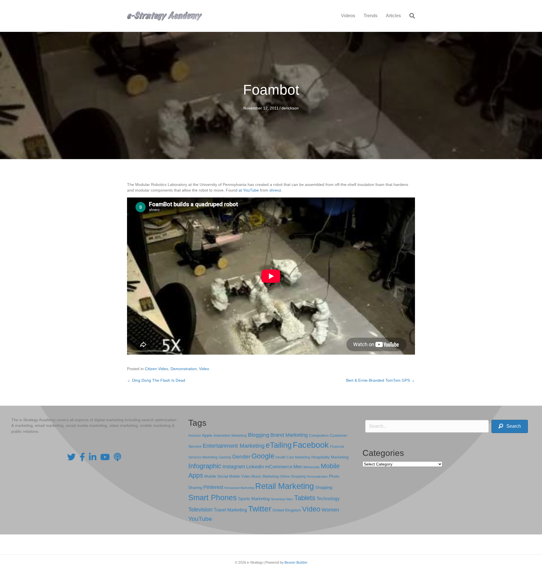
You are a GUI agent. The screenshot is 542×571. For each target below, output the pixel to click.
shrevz (275, 190)
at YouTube (249, 190)
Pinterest (213, 487)
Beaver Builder (296, 563)
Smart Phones (212, 497)
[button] (509, 426)
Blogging (258, 435)
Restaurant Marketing (239, 487)
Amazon (194, 436)
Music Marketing (265, 476)
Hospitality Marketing (330, 457)
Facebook (311, 444)
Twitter (259, 508)
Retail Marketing (284, 486)
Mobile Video (239, 476)
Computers (319, 435)
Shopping (323, 487)
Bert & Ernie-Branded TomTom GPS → (380, 380)
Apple (207, 435)
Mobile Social (216, 476)
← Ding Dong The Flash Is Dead (156, 380)
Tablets (304, 498)
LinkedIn (255, 466)
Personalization (317, 476)
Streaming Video (282, 499)
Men (297, 466)
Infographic (204, 466)
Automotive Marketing (230, 436)
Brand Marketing (289, 435)
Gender (241, 457)
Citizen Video (156, 368)
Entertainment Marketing (234, 446)
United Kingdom (286, 510)
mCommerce (278, 466)
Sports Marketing (254, 499)
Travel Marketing (230, 510)
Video (204, 368)
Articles (393, 15)
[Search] (410, 15)
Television (200, 509)
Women (330, 510)
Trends (370, 15)
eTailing (279, 445)
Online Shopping (293, 476)
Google (263, 456)
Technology (328, 498)
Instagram (233, 466)
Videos (348, 15)
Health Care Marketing (293, 457)
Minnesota (311, 467)
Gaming (225, 457)
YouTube (200, 518)
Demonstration (184, 368)
